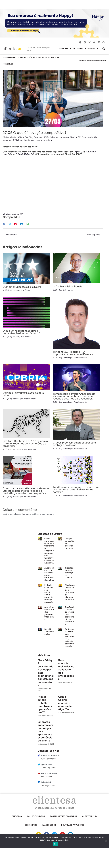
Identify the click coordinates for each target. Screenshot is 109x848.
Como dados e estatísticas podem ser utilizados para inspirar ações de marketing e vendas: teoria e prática (26, 491)
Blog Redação (13, 337)
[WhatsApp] (27, 224)
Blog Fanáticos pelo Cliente (19, 290)
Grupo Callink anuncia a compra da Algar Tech (65, 703)
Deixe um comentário (60, 137)
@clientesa (46, 764)
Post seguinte (95, 234)
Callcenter (78, 48)
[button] (103, 48)
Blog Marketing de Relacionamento (73, 358)
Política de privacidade (72, 825)
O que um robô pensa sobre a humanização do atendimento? (22, 332)
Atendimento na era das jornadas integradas (49, 613)
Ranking (22, 57)
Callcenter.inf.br (36, 816)
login (24, 514)
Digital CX (76, 137)
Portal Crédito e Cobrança (63, 816)
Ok (55, 844)
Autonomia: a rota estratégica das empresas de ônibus (49, 574)
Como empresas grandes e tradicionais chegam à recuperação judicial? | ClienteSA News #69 (49, 550)
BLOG (25, 137)
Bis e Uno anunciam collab (49, 631)
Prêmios (31, 57)
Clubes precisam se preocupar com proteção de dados (74, 444)
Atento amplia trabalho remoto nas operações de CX (45, 704)
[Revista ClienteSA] (39, 755)
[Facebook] (4, 224)
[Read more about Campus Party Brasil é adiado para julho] (26, 377)
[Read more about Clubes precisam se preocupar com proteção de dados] (76, 424)
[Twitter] (10, 224)
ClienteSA (63, 48)
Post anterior (10, 234)
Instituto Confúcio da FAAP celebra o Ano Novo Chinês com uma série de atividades (25, 443)
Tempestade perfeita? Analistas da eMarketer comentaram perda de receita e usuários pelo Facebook (74, 396)
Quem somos (31, 825)
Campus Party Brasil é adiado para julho (23, 394)
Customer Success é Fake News (22, 286)
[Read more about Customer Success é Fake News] (26, 268)
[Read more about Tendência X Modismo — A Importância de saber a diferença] (76, 323)
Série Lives (8, 64)
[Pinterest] (15, 224)
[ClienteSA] (39, 782)
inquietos (7, 140)
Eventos (40, 57)
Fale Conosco (49, 825)
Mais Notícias (25, 337)
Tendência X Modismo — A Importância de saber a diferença (73, 353)
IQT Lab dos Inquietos (22, 140)
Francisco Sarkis (89, 137)
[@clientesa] (39, 764)
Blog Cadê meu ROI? (38, 137)
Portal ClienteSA (49, 773)
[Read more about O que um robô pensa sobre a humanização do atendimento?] (26, 312)
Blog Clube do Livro (67, 290)
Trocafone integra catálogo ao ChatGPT (70, 573)
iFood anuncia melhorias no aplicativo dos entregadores (66, 669)
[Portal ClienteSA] (39, 773)
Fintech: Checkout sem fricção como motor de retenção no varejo (49, 593)
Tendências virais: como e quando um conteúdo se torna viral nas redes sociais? (76, 489)
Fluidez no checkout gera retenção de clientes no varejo (70, 592)
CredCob (91, 48)
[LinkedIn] (21, 224)
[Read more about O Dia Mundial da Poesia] (76, 268)
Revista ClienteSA (50, 755)
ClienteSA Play (52, 57)
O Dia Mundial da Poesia (67, 286)
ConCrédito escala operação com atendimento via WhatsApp (69, 615)
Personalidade (10, 57)
